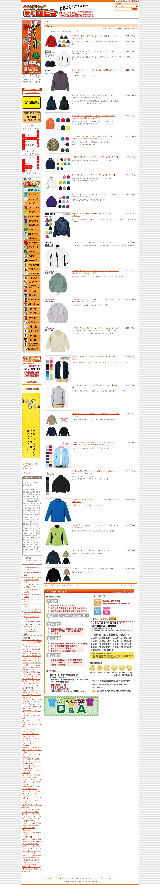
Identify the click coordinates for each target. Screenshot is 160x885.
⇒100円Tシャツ (27, 468)
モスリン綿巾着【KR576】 (31, 759)
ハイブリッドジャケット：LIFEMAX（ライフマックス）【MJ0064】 (95, 157)
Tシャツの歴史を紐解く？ (33, 622)
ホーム (46, 21)
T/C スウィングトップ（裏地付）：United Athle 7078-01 (90, 550)
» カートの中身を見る (32, 93)
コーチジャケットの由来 (32, 609)
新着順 (133, 28)
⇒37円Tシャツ (27, 466)
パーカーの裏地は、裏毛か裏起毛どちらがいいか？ (32, 580)
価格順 (127, 28)
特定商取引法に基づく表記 (54, 878)
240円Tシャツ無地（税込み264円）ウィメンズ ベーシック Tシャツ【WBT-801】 (32, 841)
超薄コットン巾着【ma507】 (32, 747)
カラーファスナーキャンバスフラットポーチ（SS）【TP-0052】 (31, 800)
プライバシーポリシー (107, 878)
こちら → (32, 540)
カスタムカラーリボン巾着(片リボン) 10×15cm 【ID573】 (31, 793)
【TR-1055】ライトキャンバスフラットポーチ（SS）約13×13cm (32, 782)
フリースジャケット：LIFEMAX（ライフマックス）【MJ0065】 (94, 175)
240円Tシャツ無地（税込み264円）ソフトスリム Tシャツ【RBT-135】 (31, 835)
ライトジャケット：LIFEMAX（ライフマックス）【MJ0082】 (93, 242)
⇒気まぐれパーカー (29, 473)
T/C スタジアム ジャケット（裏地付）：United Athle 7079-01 (92, 568)
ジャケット (54, 21)
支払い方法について (72, 878)
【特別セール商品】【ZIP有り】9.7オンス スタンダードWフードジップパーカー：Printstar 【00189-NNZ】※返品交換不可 (32, 704)
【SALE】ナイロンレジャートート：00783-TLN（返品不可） (32, 642)
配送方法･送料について (90, 878)
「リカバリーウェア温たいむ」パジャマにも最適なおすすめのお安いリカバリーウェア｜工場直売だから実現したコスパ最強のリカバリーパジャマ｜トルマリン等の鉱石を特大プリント (31, 653)
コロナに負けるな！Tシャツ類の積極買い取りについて (33, 631)
